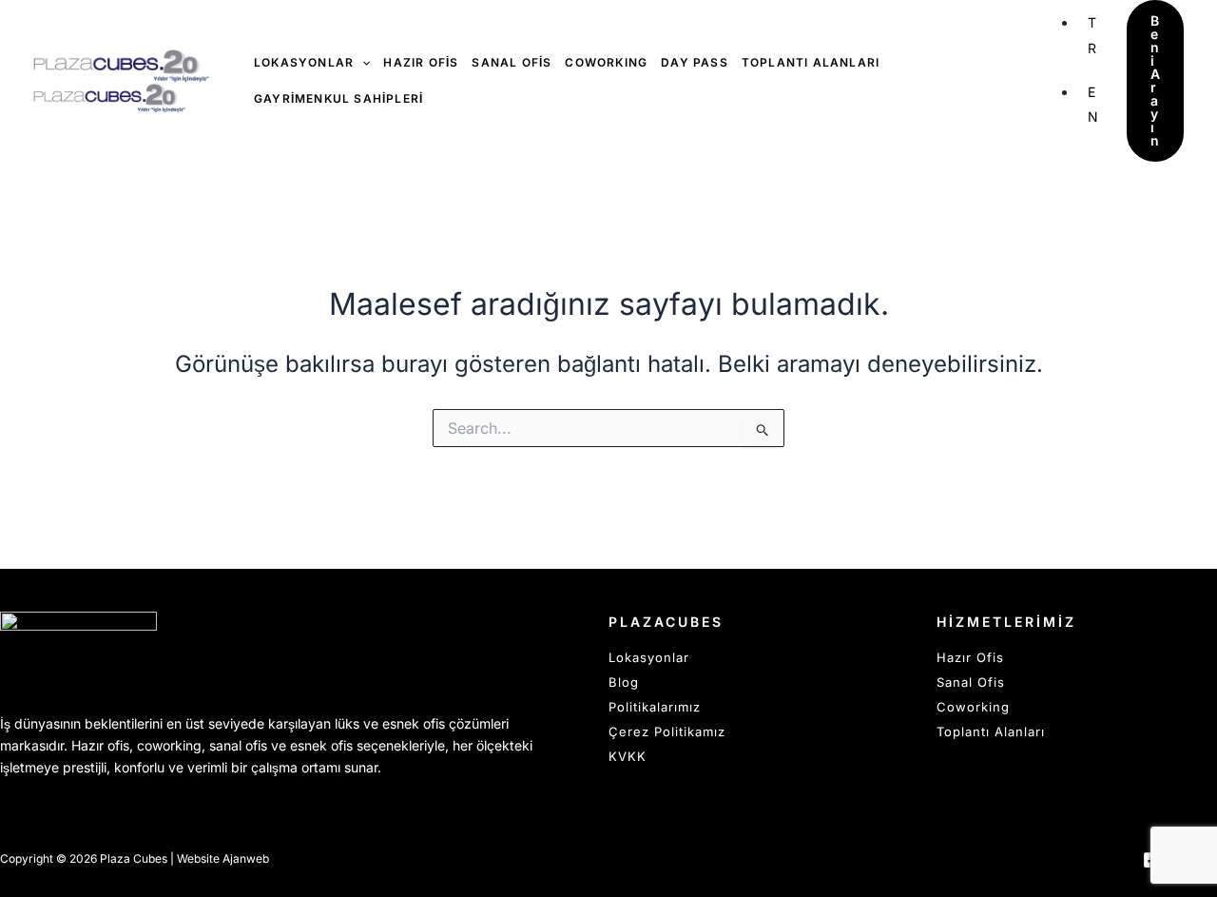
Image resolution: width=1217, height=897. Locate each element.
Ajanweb (245, 858)
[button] (1155, 81)
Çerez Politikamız (666, 731)
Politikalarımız (654, 706)
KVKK (627, 756)
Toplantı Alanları (991, 731)
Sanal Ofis (971, 682)
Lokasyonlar (648, 657)
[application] (362, 62)
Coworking (973, 706)
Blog (623, 682)
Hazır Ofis (970, 657)
